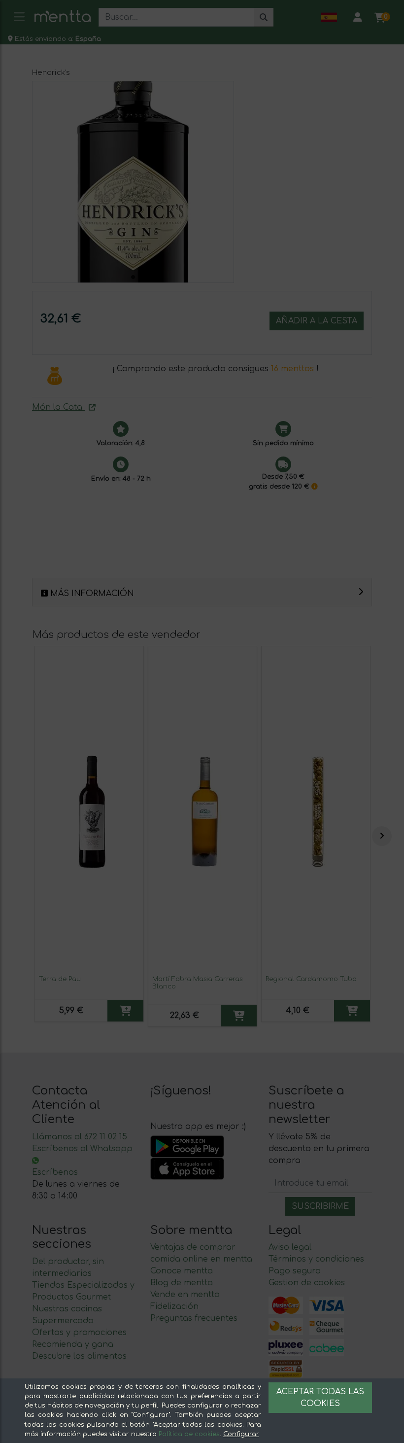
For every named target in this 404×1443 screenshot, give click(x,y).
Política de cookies (189, 1434)
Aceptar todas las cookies (320, 1397)
